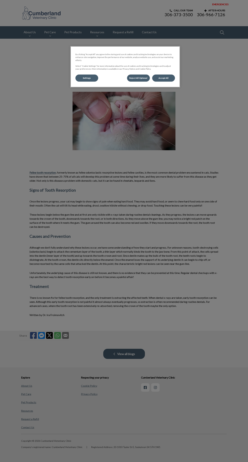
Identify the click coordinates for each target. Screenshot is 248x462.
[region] (125, 66)
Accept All (164, 78)
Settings (87, 78)
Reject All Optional (138, 78)
